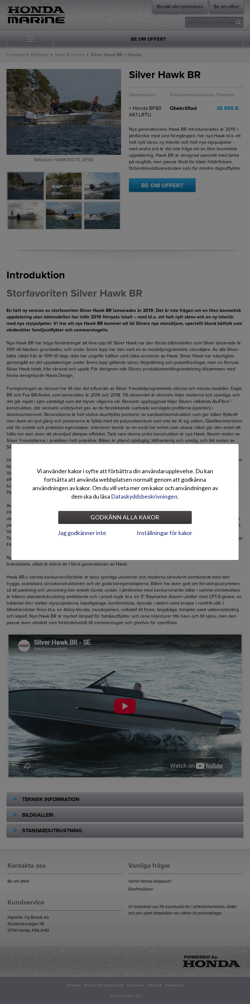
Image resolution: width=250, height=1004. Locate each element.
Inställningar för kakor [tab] (164, 532)
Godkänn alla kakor (124, 517)
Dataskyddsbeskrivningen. (145, 496)
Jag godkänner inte (82, 532)
